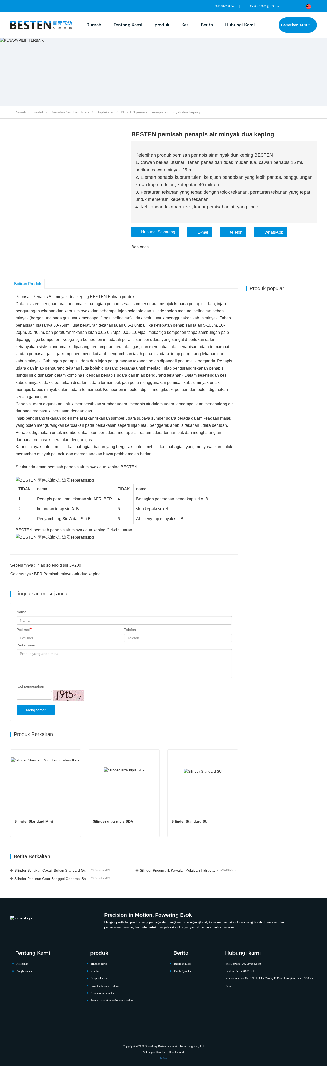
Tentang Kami (33, 953)
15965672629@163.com (265, 6)
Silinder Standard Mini (33, 821)
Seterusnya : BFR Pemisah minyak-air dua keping (55, 574)
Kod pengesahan (30, 686)
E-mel (202, 232)
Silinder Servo (99, 963)
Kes (185, 24)
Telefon (130, 629)
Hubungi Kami (240, 24)
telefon (236, 232)
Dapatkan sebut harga (299, 25)
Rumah (93, 24)
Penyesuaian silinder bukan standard (112, 1000)
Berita (180, 953)
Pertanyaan (26, 645)
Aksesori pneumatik (102, 992)
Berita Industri (182, 963)
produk (38, 112)
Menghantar (36, 710)
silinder (95, 971)
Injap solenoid (99, 978)
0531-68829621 (244, 971)
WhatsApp (273, 232)
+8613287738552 (224, 6)
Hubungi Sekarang (158, 232)
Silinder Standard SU (189, 821)
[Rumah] (41, 25)
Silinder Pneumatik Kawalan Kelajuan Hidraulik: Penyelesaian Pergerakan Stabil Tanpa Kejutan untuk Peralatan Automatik (178, 870)
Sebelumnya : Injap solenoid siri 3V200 (45, 565)
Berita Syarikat (183, 971)
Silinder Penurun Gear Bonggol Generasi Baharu (52, 879)
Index (163, 1058)
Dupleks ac (105, 112)
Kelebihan (22, 963)
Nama (21, 612)
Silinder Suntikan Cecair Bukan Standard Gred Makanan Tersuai (52, 870)
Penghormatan (24, 971)
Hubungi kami (243, 953)
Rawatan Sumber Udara (70, 112)
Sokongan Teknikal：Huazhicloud (163, 1052)
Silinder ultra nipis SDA (113, 821)
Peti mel (23, 629)
